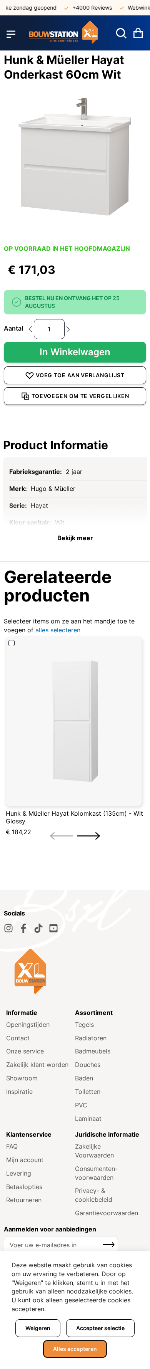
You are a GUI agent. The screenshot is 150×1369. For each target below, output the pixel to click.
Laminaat (88, 1118)
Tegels (84, 1024)
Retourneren (24, 1200)
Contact (18, 1038)
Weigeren (37, 1328)
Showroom (22, 1078)
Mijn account (24, 1160)
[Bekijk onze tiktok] (38, 928)
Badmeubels (92, 1051)
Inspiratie (19, 1091)
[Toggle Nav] (11, 34)
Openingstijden (28, 1024)
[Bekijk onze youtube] (53, 928)
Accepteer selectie (100, 1328)
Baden (84, 1078)
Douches (87, 1064)
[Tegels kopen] (63, 34)
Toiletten (87, 1091)
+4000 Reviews (88, 7)
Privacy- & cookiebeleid (93, 1195)
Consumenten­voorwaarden (96, 1173)
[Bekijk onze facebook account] (23, 928)
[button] (88, 836)
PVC (81, 1105)
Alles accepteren (75, 1348)
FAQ (12, 1146)
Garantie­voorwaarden (106, 1213)
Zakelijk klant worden (37, 1064)
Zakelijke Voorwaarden (94, 1150)
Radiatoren (91, 1038)
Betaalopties (24, 1187)
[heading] (75, 445)
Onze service (25, 1051)
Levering (18, 1173)
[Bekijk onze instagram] (8, 928)
